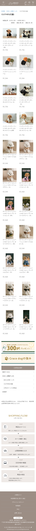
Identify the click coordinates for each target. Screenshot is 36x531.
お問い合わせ (18, 513)
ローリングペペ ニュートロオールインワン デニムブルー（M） (26, 270)
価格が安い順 (29, 22)
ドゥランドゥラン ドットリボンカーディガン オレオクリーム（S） (26, 128)
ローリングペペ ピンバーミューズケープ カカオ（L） (9, 156)
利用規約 (18, 505)
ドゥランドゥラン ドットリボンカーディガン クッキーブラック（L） (26, 43)
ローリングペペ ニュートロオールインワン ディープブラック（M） (26, 327)
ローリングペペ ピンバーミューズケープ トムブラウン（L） (9, 185)
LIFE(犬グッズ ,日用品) (10, 388)
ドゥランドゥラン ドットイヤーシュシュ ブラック (26, 71)
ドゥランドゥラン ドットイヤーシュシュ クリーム (9, 71)
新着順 (12, 22)
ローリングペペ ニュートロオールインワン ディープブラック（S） (9, 327)
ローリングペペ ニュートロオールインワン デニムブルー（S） (9, 270)
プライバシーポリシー (18, 502)
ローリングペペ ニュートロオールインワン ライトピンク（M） (9, 213)
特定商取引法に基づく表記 (18, 498)
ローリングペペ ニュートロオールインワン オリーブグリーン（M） (9, 242)
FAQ (18, 509)
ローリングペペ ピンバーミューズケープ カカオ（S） (26, 242)
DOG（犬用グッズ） (12, 11)
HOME (3, 11)
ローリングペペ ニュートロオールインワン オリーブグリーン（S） (26, 213)
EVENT (4, 392)
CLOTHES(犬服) (8, 384)
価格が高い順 (20, 22)
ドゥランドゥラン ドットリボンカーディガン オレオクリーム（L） (9, 100)
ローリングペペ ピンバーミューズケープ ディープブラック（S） (9, 298)
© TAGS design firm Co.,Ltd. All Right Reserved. (18, 529)
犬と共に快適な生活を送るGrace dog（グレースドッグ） (17, 527)
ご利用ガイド (18, 495)
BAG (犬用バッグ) (9, 380)
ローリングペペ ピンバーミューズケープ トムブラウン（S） (26, 156)
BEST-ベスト (6, 372)
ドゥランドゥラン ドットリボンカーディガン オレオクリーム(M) (9, 128)
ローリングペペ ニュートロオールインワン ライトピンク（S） (26, 185)
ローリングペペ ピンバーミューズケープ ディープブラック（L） (26, 298)
